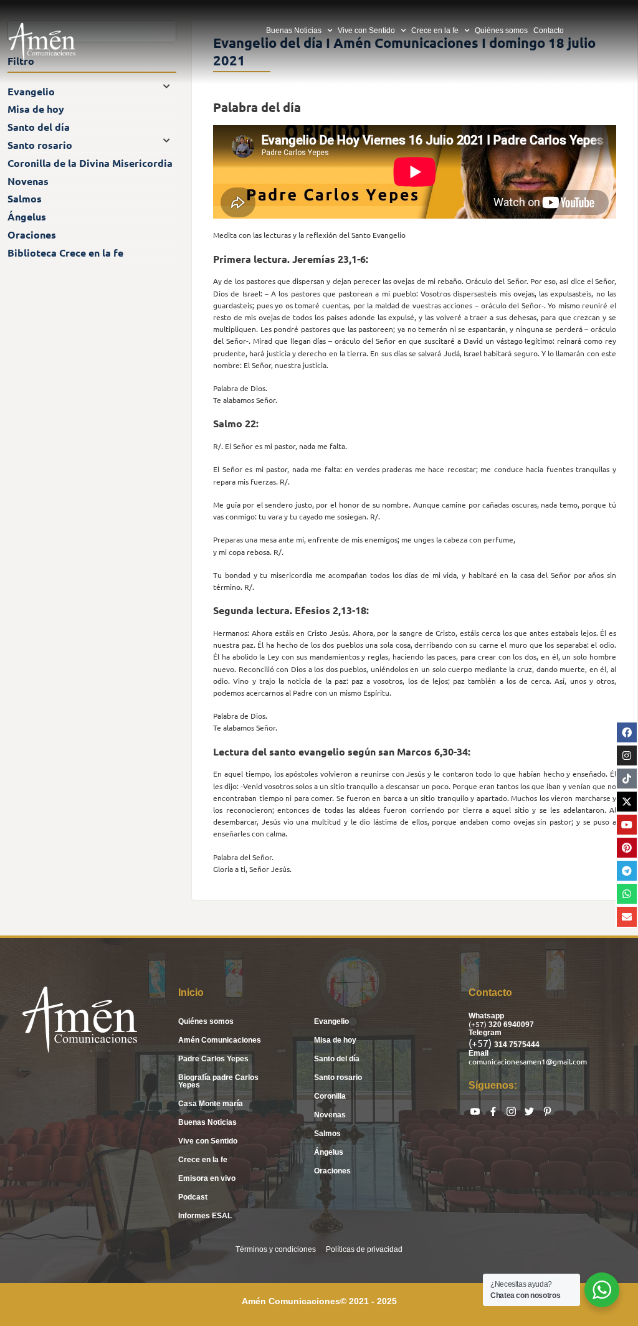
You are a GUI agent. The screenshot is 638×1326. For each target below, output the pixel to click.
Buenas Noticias (293, 30)
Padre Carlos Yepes (213, 1058)
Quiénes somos (501, 30)
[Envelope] (627, 917)
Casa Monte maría (210, 1103)
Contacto (548, 30)
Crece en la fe (435, 30)
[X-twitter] (627, 802)
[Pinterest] (627, 848)
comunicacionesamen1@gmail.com (528, 1061)
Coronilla (330, 1096)
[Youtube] (627, 825)
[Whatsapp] (627, 894)
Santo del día (336, 1058)
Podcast (192, 1197)
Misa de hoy (335, 1040)
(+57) (478, 1024)
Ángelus (328, 1152)
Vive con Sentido (366, 30)
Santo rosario (338, 1077)
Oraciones (332, 1171)
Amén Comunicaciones (219, 1040)
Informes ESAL (205, 1215)
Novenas (330, 1115)
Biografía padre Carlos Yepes (218, 1081)
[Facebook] (627, 732)
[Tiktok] (627, 778)
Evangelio (331, 1021)
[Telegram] (627, 871)
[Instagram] (627, 755)
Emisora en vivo (207, 1178)
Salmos (327, 1133)
